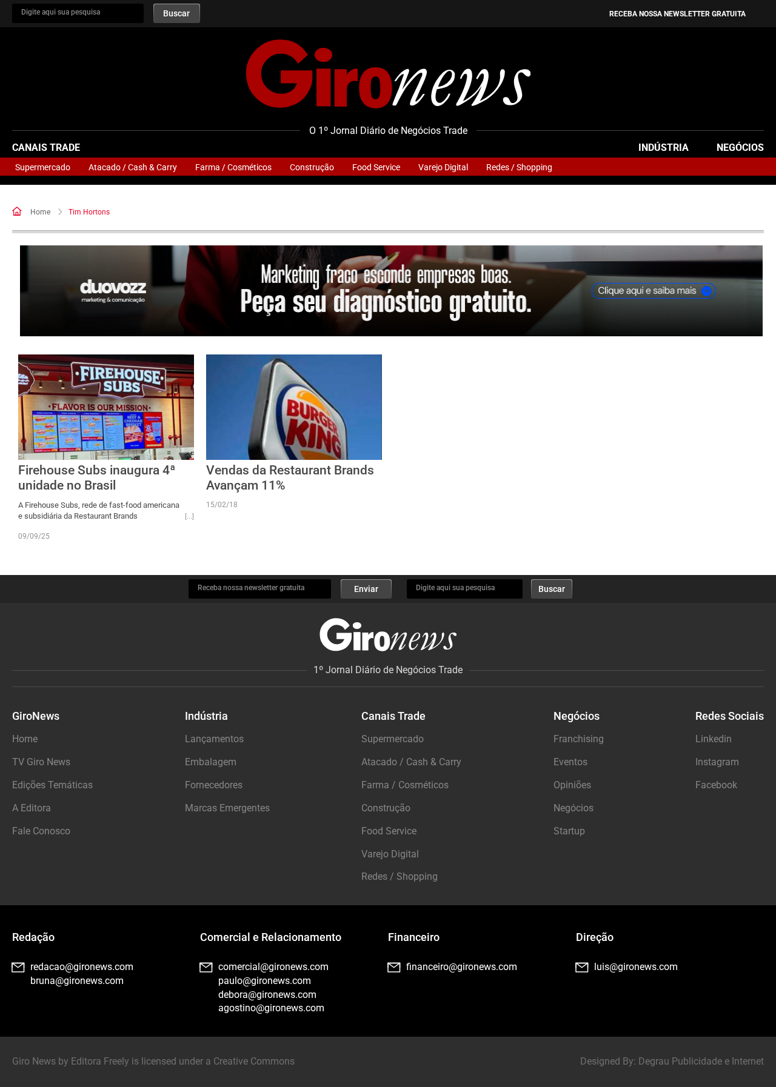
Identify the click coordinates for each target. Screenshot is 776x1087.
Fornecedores (213, 785)
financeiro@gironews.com (461, 966)
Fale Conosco (41, 831)
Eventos (570, 762)
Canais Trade (46, 147)
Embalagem (210, 762)
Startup (569, 831)
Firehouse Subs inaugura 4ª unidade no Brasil (96, 478)
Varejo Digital (443, 167)
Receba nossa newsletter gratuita (677, 14)
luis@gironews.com (636, 966)
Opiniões (572, 785)
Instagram (717, 762)
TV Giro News (41, 762)
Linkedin (713, 739)
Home (40, 212)
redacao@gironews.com (81, 966)
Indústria (663, 147)
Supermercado (42, 167)
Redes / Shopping (519, 167)
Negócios (740, 147)
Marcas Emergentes (227, 808)
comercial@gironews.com (273, 966)
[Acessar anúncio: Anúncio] (391, 291)
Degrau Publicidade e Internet (701, 1061)
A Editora (31, 808)
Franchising (579, 739)
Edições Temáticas (52, 785)
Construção (312, 167)
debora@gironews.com (267, 994)
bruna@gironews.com (77, 980)
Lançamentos (214, 739)
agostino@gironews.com (271, 1008)
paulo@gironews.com (264, 980)
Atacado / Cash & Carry (133, 167)
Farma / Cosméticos (233, 167)
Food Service (376, 167)
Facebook (716, 785)
